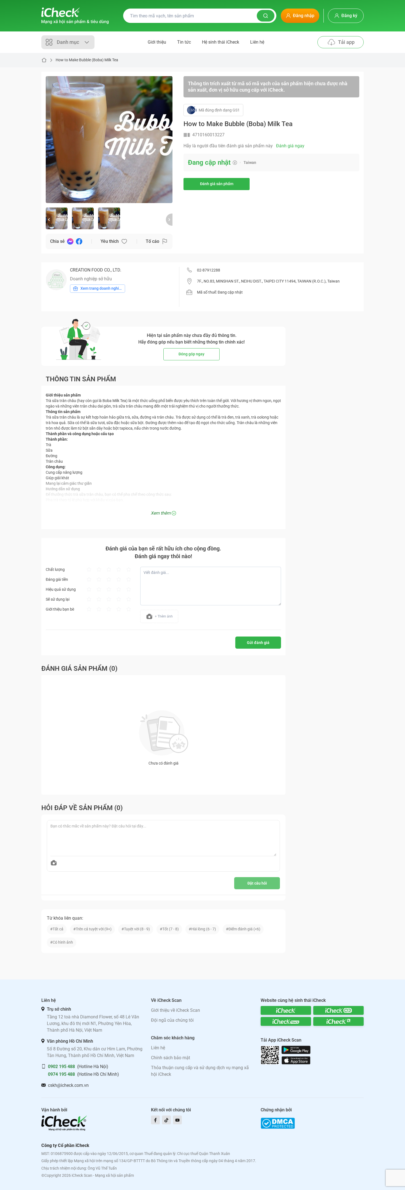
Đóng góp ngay (191, 354)
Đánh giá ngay (290, 145)
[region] (109, 139)
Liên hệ (257, 42)
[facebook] (155, 1120)
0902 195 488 (61, 1066)
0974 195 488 (61, 1074)
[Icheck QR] (338, 1010)
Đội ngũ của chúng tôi (172, 1020)
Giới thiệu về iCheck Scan (175, 1010)
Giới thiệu (157, 42)
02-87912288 (208, 270)
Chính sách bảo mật (170, 1057)
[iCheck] (286, 1010)
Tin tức (184, 42)
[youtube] (177, 1120)
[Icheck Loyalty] (338, 1021)
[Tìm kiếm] (265, 16)
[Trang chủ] (75, 15)
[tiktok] (166, 1120)
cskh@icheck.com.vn (68, 1085)
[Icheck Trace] (286, 1021)
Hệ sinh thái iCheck (220, 42)
